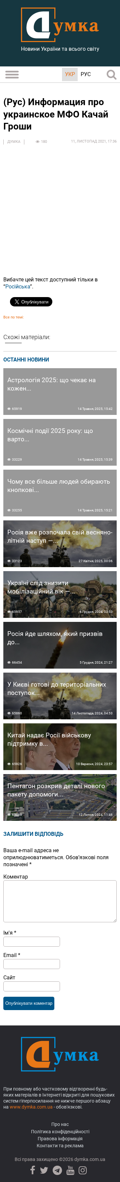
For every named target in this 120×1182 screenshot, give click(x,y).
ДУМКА (13, 142)
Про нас (60, 1124)
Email (11, 955)
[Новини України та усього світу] (60, 38)
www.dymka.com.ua (31, 1107)
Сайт (9, 977)
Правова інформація (60, 1138)
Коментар (15, 877)
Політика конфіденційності (60, 1131)
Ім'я (9, 933)
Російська (17, 286)
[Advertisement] (60, 211)
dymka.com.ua (89, 1159)
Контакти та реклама (60, 1145)
